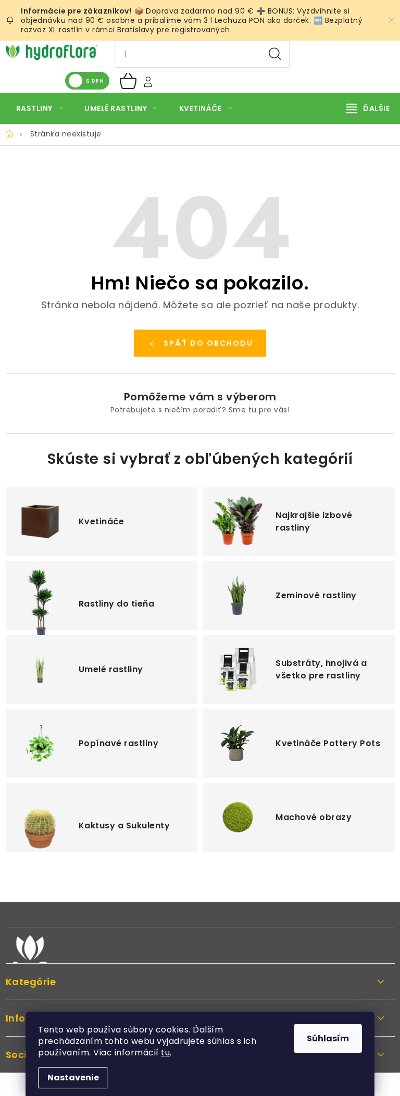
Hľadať (275, 54)
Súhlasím (328, 1038)
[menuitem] (40, 108)
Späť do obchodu (208, 343)
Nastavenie (73, 1078)
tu (165, 1053)
